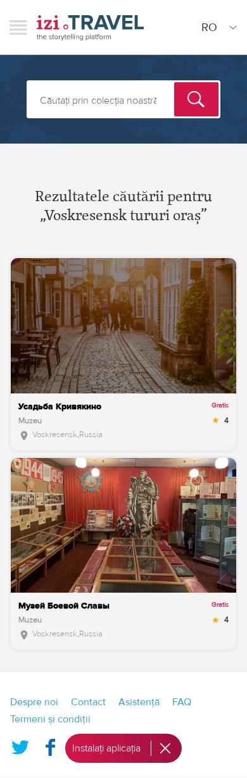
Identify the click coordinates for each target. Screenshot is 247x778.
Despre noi (34, 702)
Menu (18, 27)
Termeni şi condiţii (50, 719)
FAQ (181, 702)
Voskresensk (54, 434)
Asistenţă (139, 702)
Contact (88, 702)
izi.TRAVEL (90, 27)
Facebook (50, 744)
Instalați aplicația (106, 748)
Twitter (20, 744)
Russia (91, 434)
